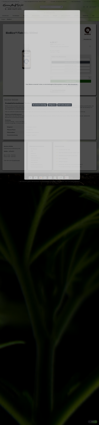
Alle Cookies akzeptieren (64, 104)
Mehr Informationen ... (73, 84)
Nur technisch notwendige (39, 104)
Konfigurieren (52, 104)
